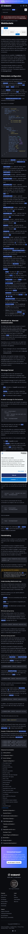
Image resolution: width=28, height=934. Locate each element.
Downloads (3, 905)
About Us (16, 901)
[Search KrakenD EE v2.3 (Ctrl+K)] (26, 10)
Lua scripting (5, 794)
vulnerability (10, 917)
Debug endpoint (6, 782)
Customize (13, 479)
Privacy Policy (21, 926)
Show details (21, 471)
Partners (16, 897)
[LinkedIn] (12, 930)
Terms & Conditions (5, 926)
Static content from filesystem (9, 796)
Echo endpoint (6, 784)
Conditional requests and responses (10, 792)
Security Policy (4, 928)
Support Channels (5, 911)
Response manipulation (8, 770)
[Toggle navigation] (26, 6)
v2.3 (8, 9)
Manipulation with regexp (8, 776)
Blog (15, 895)
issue (5, 917)
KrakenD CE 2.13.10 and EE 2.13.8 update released (12, 2)
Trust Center (11, 928)
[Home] (6, 6)
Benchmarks (4, 903)
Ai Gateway (3, 899)
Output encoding (6, 765)
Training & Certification (6, 913)
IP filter (4, 803)
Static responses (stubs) (8, 790)
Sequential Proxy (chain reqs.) (9, 788)
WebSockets (5, 12)
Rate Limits (5, 768)
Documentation (4, 915)
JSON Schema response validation (10, 802)
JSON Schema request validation (10, 800)
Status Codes (6, 778)
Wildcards (5, 798)
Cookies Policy (13, 926)
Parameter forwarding (7, 767)
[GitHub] (15, 930)
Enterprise (3, 897)
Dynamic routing (6, 772)
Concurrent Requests (7, 780)
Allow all (14, 475)
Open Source (4, 895)
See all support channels (14, 862)
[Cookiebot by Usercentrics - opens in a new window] (21, 453)
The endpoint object (7, 763)
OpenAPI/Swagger (7, 805)
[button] (13, 753)
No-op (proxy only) (7, 786)
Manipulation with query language (10, 774)
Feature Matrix (4, 901)
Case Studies (17, 899)
